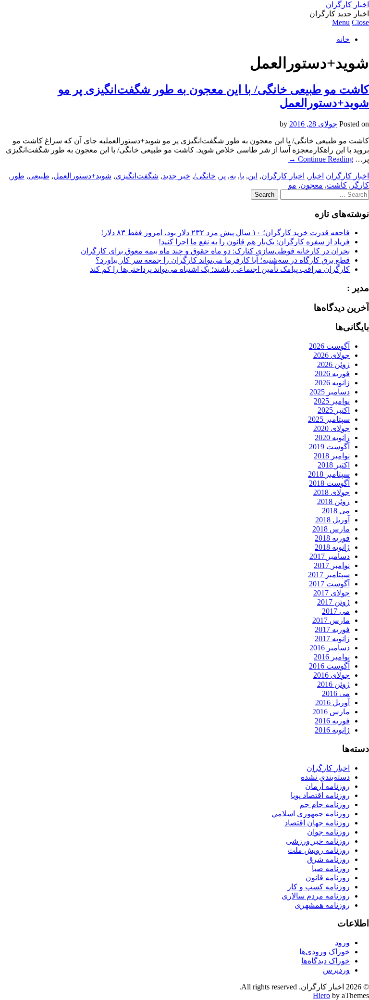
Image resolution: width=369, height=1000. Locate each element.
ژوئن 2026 (333, 364)
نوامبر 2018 (332, 456)
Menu (341, 22)
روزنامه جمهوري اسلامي (310, 814)
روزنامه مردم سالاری (316, 896)
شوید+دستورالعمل (82, 176)
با (242, 176)
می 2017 (336, 611)
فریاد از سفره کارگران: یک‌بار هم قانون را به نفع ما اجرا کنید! (254, 242)
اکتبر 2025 (334, 410)
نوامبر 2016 (332, 657)
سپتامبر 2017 (329, 574)
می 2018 (336, 510)
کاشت (337, 185)
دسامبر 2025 (329, 392)
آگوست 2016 (329, 666)
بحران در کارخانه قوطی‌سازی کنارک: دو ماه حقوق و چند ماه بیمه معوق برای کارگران (215, 251)
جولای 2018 (331, 492)
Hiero (321, 995)
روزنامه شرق (328, 859)
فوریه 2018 (332, 538)
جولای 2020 (331, 428)
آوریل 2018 (332, 520)
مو (292, 185)
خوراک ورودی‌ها (324, 952)
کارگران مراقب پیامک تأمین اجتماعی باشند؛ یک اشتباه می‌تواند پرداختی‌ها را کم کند (220, 269)
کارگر (360, 185)
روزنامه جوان (328, 832)
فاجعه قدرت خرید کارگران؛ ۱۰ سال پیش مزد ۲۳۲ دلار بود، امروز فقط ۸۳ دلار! (225, 232)
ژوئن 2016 (333, 684)
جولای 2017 (331, 593)
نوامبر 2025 (332, 401)
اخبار (316, 176)
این (253, 176)
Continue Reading (320, 159)
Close (360, 22)
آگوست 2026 (329, 346)
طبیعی (38, 176)
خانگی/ (205, 176)
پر (223, 176)
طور (18, 176)
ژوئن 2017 (333, 602)
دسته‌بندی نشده (325, 777)
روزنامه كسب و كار (318, 887)
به (233, 176)
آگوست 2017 (329, 584)
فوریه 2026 (332, 373)
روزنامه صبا (331, 868)
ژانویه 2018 (332, 547)
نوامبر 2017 (332, 565)
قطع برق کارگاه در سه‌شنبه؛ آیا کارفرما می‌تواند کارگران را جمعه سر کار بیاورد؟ (223, 260)
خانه (343, 39)
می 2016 (336, 693)
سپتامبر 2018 (329, 474)
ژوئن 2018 (333, 501)
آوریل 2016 (332, 702)
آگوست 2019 (329, 447)
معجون (311, 185)
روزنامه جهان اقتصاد (317, 823)
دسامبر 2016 (329, 648)
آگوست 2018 (329, 483)
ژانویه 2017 (332, 638)
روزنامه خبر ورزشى (318, 841)
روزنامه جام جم (324, 804)
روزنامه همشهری (322, 905)
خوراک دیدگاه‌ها (325, 961)
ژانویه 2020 (332, 437)
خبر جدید (176, 176)
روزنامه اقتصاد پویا (320, 795)
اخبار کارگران (347, 4)
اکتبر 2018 (334, 465)
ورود (342, 942)
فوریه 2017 (332, 629)
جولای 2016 (331, 675)
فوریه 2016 (332, 721)
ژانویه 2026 (332, 383)
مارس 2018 (331, 529)
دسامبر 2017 (329, 556)
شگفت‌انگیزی (137, 176)
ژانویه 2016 (332, 730)
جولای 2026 (331, 355)
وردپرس (336, 970)
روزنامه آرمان (327, 786)
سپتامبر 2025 (329, 419)
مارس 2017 (331, 620)
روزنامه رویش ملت (319, 850)
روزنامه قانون (328, 877)
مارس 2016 (331, 712)
